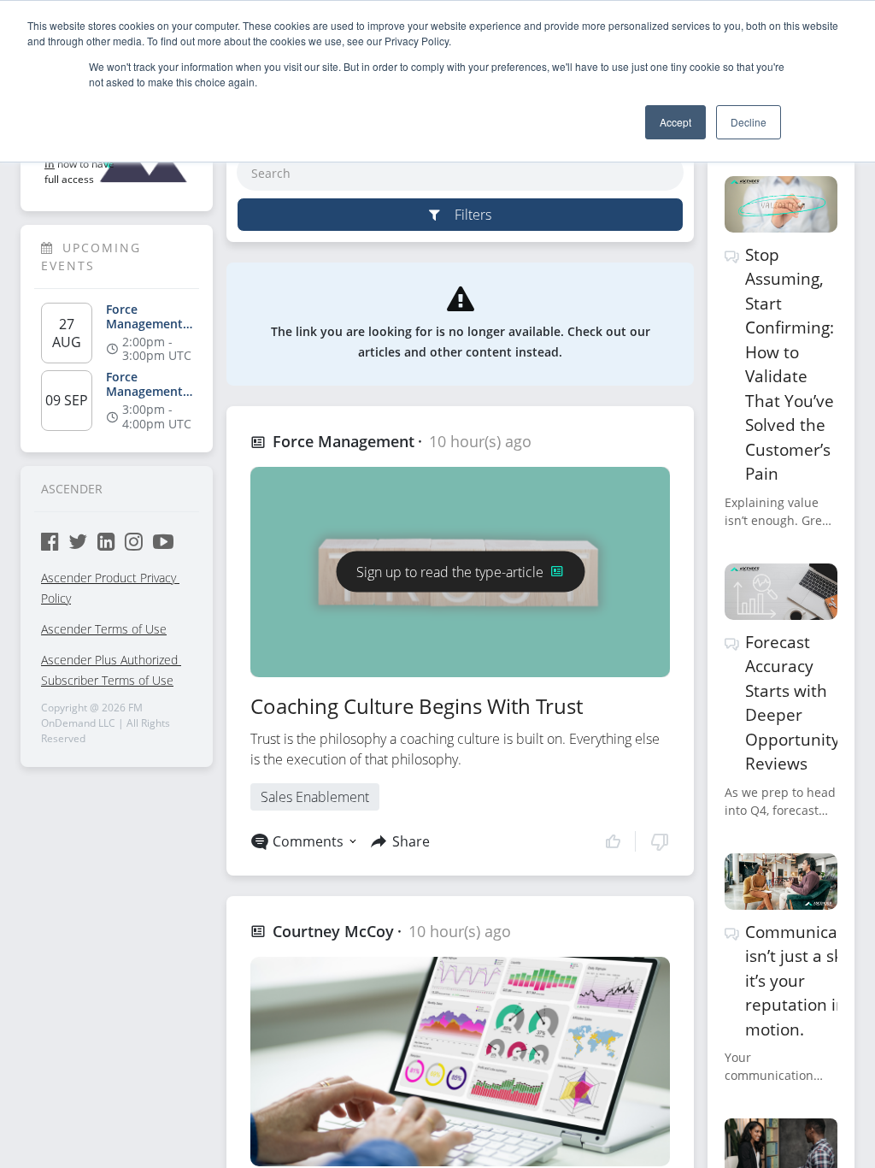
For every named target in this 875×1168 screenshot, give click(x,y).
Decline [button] (748, 122)
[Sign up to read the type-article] (460, 550)
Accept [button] (675, 122)
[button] (637, 841)
